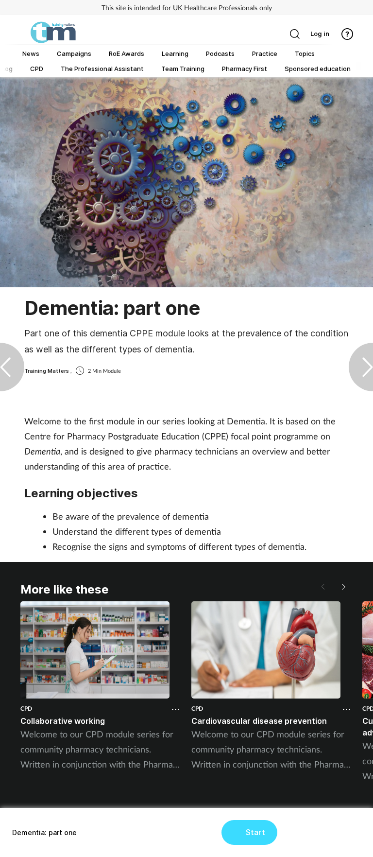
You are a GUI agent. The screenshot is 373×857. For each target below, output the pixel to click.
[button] (343, 586)
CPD (26, 708)
